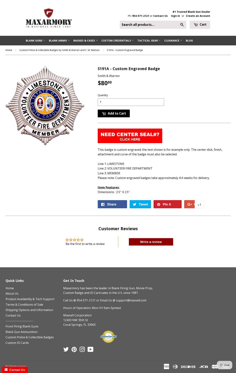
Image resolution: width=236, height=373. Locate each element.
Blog (189, 40)
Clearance (172, 40)
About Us (12, 293)
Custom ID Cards (17, 343)
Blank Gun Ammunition (22, 332)
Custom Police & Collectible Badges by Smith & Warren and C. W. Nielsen (59, 50)
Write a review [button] (151, 242)
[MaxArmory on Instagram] (82, 350)
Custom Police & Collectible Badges (30, 337)
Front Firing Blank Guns (22, 326)
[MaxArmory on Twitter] (66, 350)
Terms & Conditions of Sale (24, 305)
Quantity (103, 95)
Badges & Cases (84, 40)
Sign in (175, 16)
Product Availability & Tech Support (30, 299)
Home (9, 50)
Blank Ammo (58, 40)
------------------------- (19, 321)
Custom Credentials (116, 40)
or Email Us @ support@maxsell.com (121, 300)
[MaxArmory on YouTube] (90, 350)
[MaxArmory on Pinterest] (74, 350)
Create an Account (198, 16)
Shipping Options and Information (29, 310)
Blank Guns (34, 40)
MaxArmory (20, 366)
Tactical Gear (148, 40)
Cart (202, 24)
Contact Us (160, 16)
